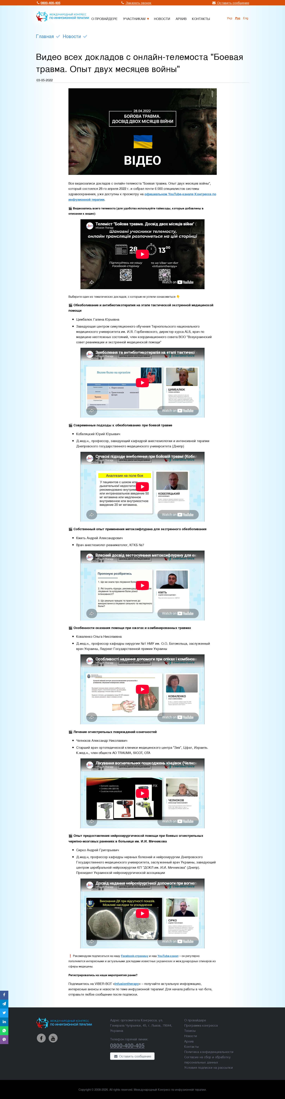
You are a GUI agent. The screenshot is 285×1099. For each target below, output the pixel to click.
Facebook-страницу (134, 956)
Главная (45, 36)
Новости (72, 36)
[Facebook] (41, 1038)
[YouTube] (53, 1038)
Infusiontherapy (127, 983)
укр (229, 18)
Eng (245, 18)
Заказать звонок (138, 2)
